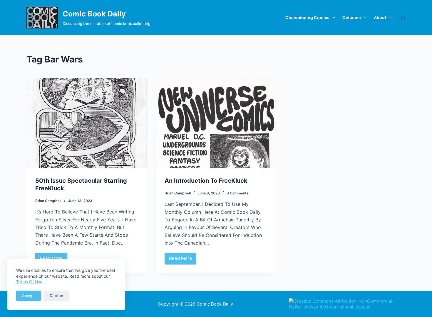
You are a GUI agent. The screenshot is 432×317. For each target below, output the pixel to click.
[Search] (403, 18)
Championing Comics (307, 17)
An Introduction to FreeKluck (206, 180)
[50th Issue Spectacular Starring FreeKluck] (86, 123)
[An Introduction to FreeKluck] (216, 123)
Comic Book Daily (94, 13)
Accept (28, 295)
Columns (351, 17)
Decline (56, 295)
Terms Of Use (29, 281)
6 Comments (238, 193)
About (380, 17)
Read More (182, 259)
